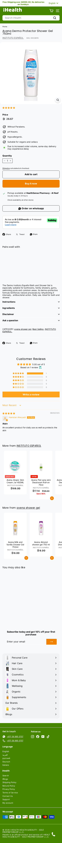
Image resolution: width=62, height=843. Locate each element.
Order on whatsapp (32, 208)
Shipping (6, 168)
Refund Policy (8, 786)
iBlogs (5, 779)
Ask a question (10, 320)
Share (35, 234)
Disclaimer (8, 314)
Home (4, 26)
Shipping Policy (9, 782)
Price (5, 114)
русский (6, 758)
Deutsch (6, 761)
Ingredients (8, 308)
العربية (5, 755)
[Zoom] (57, 100)
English (5, 751)
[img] (8, 413)
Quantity (7, 155)
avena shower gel (22, 329)
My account (7, 803)
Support (6, 799)
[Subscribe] (51, 642)
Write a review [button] (31, 394)
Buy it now (31, 183)
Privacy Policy (8, 789)
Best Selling (38, 329)
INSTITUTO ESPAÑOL (13, 38)
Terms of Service (10, 792)
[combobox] (31, 18)
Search (5, 775)
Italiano (5, 765)
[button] (8, 107)
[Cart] (51, 11)
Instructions (8, 301)
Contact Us (7, 796)
